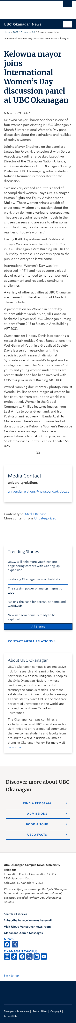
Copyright (55, 1011)
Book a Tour (37, 824)
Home (7, 32)
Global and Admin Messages (23, 933)
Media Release (35, 514)
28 (33, 32)
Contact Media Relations (30, 641)
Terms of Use (40, 1011)
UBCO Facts (37, 834)
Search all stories (15, 914)
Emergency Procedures (16, 1011)
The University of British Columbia (28, 8)
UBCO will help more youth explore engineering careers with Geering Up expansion (34, 566)
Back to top (12, 975)
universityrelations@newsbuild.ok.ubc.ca (38, 491)
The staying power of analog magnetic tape (35, 590)
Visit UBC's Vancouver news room (27, 926)
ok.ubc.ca (14, 747)
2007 (15, 32)
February (25, 32)
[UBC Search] (67, 5)
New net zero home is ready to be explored (32, 617)
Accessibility (10, 1016)
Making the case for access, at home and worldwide (37, 604)
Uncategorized (45, 518)
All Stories (38, 626)
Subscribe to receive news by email (28, 920)
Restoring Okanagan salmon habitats (34, 579)
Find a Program (37, 803)
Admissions (37, 813)
